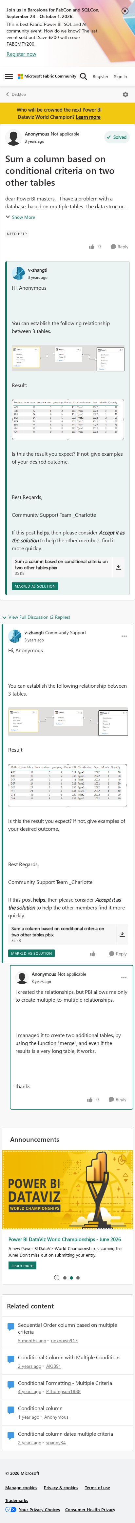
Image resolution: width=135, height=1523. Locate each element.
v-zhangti (37, 270)
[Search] (83, 76)
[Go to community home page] (47, 76)
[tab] (64, 1277)
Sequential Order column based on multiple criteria (67, 1328)
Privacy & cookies (61, 1487)
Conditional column (40, 1408)
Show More (23, 217)
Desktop (19, 94)
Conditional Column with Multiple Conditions (69, 1357)
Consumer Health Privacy (90, 1509)
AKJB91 (53, 1366)
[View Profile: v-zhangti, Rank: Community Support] (14, 636)
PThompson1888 (63, 1391)
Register (100, 76)
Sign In (120, 76)
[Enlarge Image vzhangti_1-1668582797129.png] (68, 419)
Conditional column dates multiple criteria (65, 1433)
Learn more (88, 117)
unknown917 (64, 1340)
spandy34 (56, 1442)
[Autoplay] (56, 1277)
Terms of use (97, 1487)
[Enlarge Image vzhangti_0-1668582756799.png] (68, 358)
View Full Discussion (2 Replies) (39, 617)
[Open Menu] (125, 94)
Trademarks (16, 1500)
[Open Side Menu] (9, 76)
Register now (21, 53)
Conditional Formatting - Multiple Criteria (65, 1383)
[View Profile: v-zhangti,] (18, 273)
